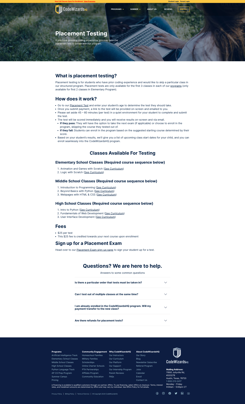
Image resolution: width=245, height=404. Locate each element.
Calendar (140, 373)
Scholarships (88, 362)
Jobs (138, 369)
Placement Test (79, 105)
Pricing (55, 380)
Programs (116, 9)
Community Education (92, 376)
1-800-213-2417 (173, 381)
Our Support (115, 366)
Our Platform (115, 362)
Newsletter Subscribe (146, 362)
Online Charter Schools (93, 366)
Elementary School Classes (65, 358)
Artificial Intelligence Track (64, 355)
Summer (134, 9)
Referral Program (144, 366)
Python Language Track (63, 369)
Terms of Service (83, 394)
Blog (138, 358)
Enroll (183, 9)
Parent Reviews (116, 373)
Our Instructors (116, 355)
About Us (151, 9)
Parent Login (185, 1)
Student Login (173, 1)
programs (176, 85)
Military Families (90, 358)
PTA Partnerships (90, 369)
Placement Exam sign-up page (95, 249)
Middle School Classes (63, 362)
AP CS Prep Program (62, 373)
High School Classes (61, 366)
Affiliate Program (90, 373)
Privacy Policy (57, 394)
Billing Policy (69, 394)
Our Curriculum (116, 358)
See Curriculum (113, 168)
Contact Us (141, 380)
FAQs (111, 376)
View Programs (89, 1)
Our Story (140, 355)
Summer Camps (59, 376)
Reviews (168, 9)
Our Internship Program (120, 369)
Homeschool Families (92, 355)
